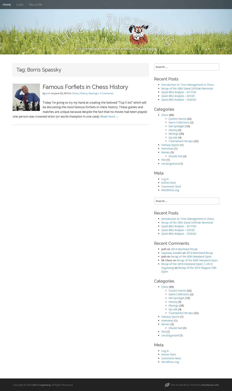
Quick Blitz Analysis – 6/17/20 (178, 92)
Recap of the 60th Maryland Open (191, 256)
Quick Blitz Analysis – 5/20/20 (178, 99)
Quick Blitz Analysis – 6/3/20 (177, 96)
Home (7, 5)
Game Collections (179, 122)
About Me (35, 5)
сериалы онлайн (171, 253)
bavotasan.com (210, 384)
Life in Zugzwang (41, 384)
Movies (165, 152)
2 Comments (106, 93)
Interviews (167, 148)
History (84, 93)
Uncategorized (170, 163)
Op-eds (173, 137)
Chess (75, 93)
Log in (165, 179)
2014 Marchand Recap (184, 249)
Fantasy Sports (170, 145)
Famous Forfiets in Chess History (85, 86)
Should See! (175, 156)
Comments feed (171, 186)
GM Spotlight (177, 126)
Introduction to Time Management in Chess (187, 84)
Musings (93, 93)
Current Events (177, 118)
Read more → (109, 116)
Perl (163, 159)
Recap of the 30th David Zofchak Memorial (187, 88)
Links (20, 5)
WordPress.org (170, 190)
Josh (48, 93)
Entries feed (168, 182)
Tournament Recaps (181, 141)
